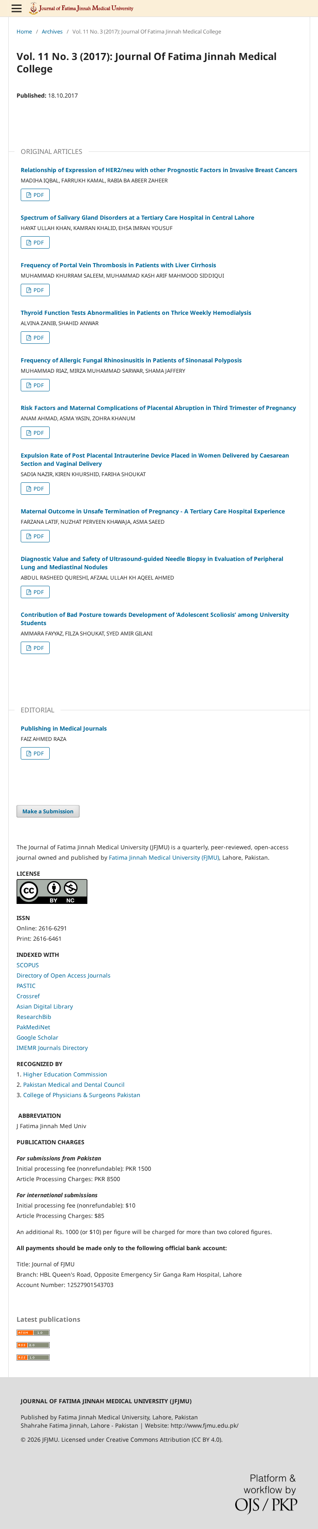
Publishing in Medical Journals (64, 728)
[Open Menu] (16, 8)
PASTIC (26, 986)
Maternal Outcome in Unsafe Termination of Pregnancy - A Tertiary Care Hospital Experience (153, 511)
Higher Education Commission (65, 1074)
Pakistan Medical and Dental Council (74, 1084)
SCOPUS (28, 965)
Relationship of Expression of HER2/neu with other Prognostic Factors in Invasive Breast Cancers (159, 170)
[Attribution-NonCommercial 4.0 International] (52, 902)
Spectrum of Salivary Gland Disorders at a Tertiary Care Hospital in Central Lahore (137, 217)
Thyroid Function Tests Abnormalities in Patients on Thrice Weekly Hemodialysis (136, 312)
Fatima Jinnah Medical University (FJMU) (164, 857)
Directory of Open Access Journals (64, 975)
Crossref (28, 996)
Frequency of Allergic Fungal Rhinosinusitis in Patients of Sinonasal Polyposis (131, 360)
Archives (52, 31)
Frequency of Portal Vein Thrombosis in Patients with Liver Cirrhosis (118, 265)
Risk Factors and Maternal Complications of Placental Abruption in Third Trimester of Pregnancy (158, 408)
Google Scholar (37, 1037)
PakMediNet (33, 1027)
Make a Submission (48, 811)
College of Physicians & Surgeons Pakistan (81, 1095)
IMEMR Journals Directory (52, 1048)
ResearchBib (34, 1017)
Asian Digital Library (45, 1006)
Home (24, 31)
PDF (38, 195)
